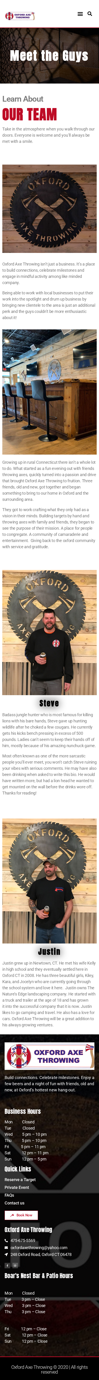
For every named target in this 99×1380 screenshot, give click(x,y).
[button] (80, 13)
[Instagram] (15, 1265)
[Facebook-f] (7, 1265)
